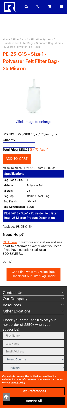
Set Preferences (34, 391)
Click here (10, 242)
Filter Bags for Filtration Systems (33, 39)
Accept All (34, 401)
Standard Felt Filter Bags (18, 43)
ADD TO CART (17, 158)
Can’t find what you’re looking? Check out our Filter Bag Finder (33, 274)
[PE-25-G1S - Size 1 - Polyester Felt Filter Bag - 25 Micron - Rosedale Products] (33, 96)
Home (6, 39)
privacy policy (18, 383)
